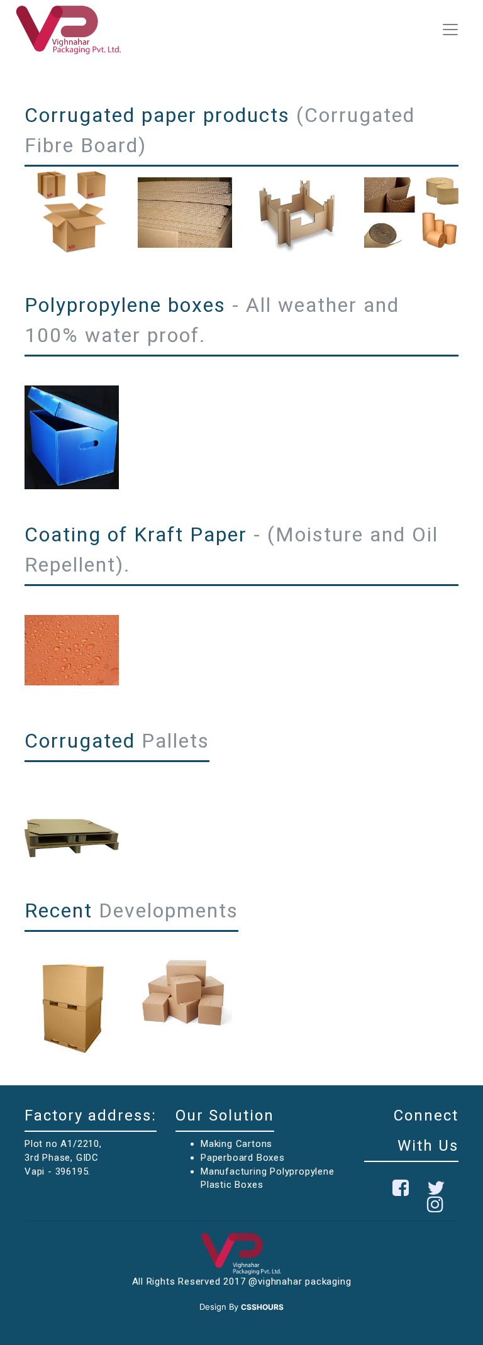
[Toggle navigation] (450, 29)
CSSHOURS (262, 1307)
